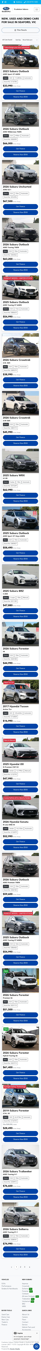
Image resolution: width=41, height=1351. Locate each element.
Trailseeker (26, 1299)
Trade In (5, 1322)
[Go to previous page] (11, 1267)
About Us (25, 1315)
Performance (6, 1286)
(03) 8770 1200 (32, 2)
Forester (25, 1291)
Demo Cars (6, 1317)
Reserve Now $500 (20, 97)
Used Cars (5, 1315)
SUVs (3, 1284)
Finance (4, 1325)
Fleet (24, 1320)
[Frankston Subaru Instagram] (5, 2)
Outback (25, 1294)
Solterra (25, 1289)
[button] (36, 9)
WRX (24, 1306)
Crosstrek (25, 1286)
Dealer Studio (15, 1349)
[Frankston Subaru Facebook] (3, 2)
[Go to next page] (29, 1267)
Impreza (25, 1284)
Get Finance (20, 91)
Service (24, 1325)
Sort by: (18, 40)
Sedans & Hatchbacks (10, 1289)
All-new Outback (28, 1296)
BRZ (23, 1304)
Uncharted (26, 1301)
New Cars (5, 1320)
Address (19, 2)
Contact (25, 1322)
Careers (25, 1317)
